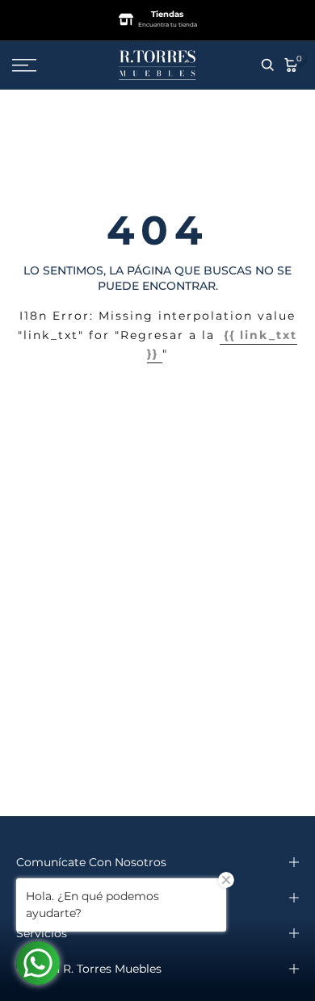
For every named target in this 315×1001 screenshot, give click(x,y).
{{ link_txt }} (222, 345)
